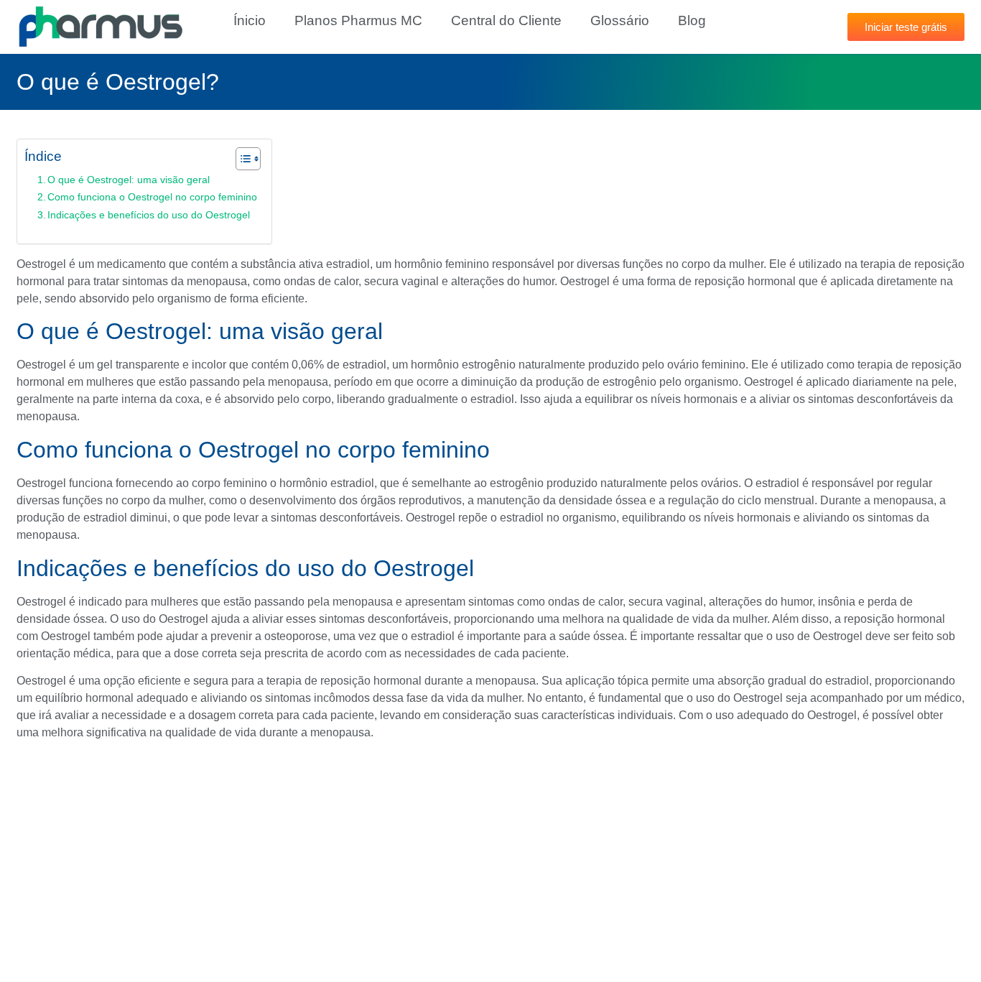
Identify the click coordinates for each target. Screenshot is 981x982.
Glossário (619, 20)
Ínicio (249, 20)
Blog (692, 20)
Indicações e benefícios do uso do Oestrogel (148, 215)
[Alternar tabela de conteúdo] (241, 159)
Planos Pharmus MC (358, 20)
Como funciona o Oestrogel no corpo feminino (152, 197)
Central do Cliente (506, 20)
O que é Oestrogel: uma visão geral (128, 179)
